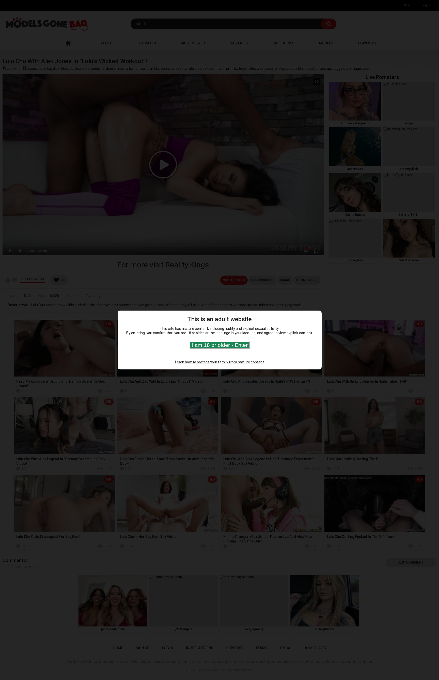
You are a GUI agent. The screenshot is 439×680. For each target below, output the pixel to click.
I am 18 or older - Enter (220, 345)
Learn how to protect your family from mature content (219, 362)
